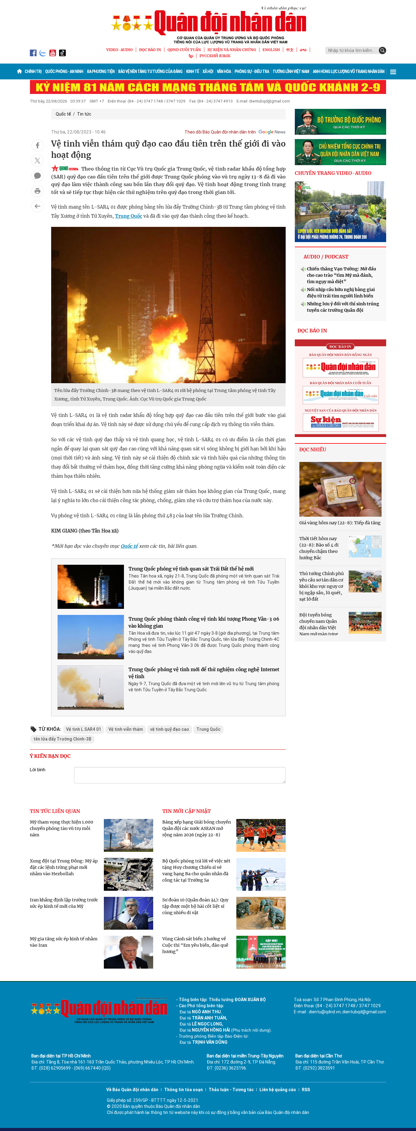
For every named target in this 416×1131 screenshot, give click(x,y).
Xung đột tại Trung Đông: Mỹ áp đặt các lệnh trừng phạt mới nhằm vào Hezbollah (64, 867)
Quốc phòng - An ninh (64, 71)
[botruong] (340, 122)
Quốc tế (63, 114)
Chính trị (33, 71)
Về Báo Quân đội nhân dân (132, 1089)
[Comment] (37, 176)
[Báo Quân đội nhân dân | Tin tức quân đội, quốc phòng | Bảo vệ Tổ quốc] (208, 25)
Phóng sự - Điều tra (251, 71)
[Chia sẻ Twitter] (37, 160)
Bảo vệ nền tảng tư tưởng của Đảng (150, 71)
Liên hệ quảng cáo (277, 1089)
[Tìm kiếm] (382, 50)
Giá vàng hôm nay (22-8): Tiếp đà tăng (340, 523)
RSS (306, 1089)
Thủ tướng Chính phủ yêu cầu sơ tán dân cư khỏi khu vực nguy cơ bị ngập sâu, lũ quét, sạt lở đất (321, 586)
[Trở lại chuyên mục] (37, 206)
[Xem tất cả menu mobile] (393, 71)
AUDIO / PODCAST (326, 257)
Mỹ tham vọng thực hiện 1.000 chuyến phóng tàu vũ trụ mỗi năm (61, 828)
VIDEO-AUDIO (119, 49)
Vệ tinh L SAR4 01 (83, 729)
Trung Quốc (128, 216)
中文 (290, 49)
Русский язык (215, 56)
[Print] (37, 191)
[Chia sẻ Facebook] (37, 145)
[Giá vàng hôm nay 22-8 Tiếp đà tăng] (340, 489)
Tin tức (84, 114)
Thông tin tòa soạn (183, 1089)
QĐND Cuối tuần (184, 49)
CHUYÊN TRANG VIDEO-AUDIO (333, 173)
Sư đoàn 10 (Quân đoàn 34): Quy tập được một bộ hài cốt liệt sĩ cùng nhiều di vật (195, 906)
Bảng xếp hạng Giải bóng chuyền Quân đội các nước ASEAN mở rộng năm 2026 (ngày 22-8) (196, 828)
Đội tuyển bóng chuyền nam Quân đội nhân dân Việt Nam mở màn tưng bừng (318, 627)
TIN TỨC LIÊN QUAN (55, 811)
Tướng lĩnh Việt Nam (291, 71)
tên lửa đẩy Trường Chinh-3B (62, 739)
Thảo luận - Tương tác (231, 1089)
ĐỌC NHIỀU (312, 450)
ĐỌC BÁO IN (150, 49)
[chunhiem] (340, 152)
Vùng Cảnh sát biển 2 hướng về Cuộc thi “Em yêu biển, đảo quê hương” (195, 945)
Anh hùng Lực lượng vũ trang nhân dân (348, 71)
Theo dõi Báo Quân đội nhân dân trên (220, 132)
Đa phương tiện (101, 71)
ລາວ (303, 49)
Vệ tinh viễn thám (125, 729)
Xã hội (208, 71)
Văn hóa (224, 71)
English (271, 49)
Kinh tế (192, 71)
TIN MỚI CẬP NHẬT (186, 811)
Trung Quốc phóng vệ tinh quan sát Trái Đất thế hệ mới (191, 569)
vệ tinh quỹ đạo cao (169, 729)
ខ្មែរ (191, 56)
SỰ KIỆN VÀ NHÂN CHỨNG (231, 49)
